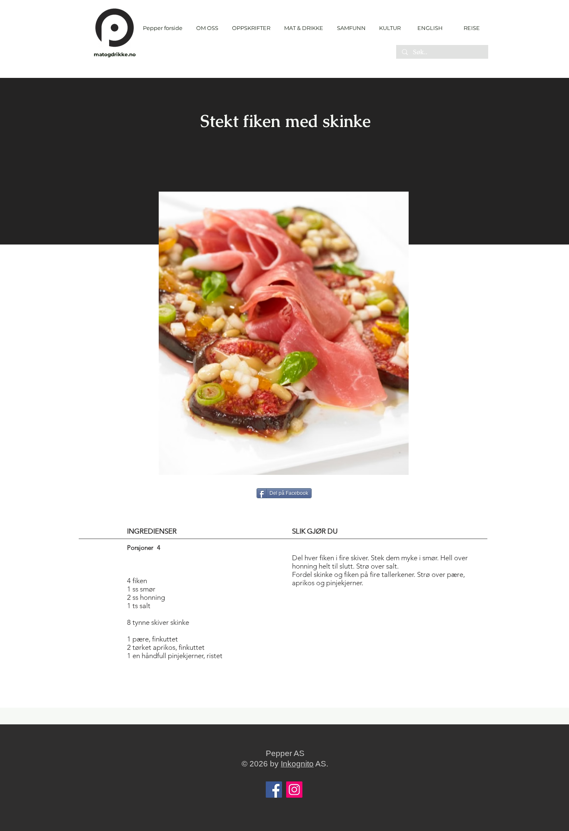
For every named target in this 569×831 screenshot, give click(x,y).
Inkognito (297, 763)
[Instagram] (294, 789)
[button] (251, 28)
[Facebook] (274, 789)
